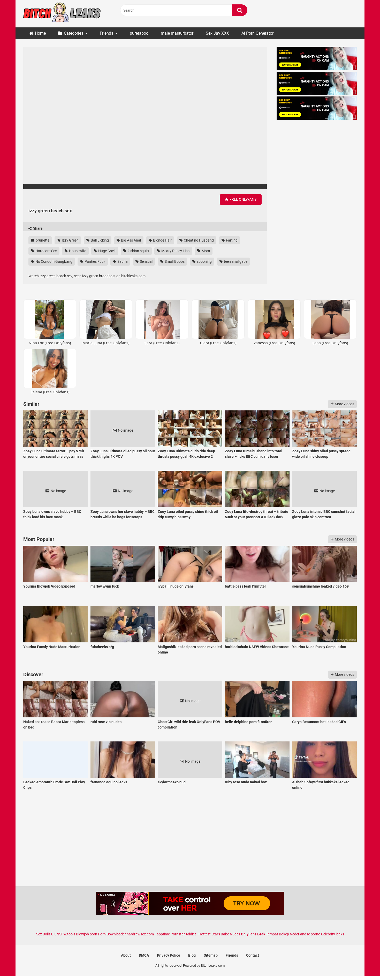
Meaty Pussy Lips (175, 251)
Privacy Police (168, 955)
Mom (205, 251)
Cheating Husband (198, 240)
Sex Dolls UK (46, 934)
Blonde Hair (162, 240)
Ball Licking (99, 240)
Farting (231, 240)
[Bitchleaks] (62, 13)
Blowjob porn (86, 934)
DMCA (144, 955)
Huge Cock (106, 251)
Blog (192, 955)
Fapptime (162, 934)
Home (40, 33)
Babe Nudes (230, 934)
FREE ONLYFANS (242, 199)
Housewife (77, 251)
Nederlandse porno (305, 934)
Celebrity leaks (332, 934)
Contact (252, 955)
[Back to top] (363, 960)
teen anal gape (235, 261)
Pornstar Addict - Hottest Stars (195, 934)
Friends (106, 33)
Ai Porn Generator (257, 33)
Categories (73, 33)
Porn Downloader (112, 934)
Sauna (122, 261)
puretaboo (139, 33)
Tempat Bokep (277, 934)
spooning (204, 261)
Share (37, 228)
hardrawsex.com (140, 934)
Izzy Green (70, 240)
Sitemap (211, 955)
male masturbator (177, 33)
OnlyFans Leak (253, 934)
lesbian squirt (138, 251)
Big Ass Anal (130, 240)
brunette (42, 240)
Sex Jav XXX (217, 33)
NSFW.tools (66, 934)
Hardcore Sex (46, 251)
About (126, 955)
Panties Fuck (94, 261)
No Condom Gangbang (53, 261)
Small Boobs (174, 261)
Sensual (146, 261)
